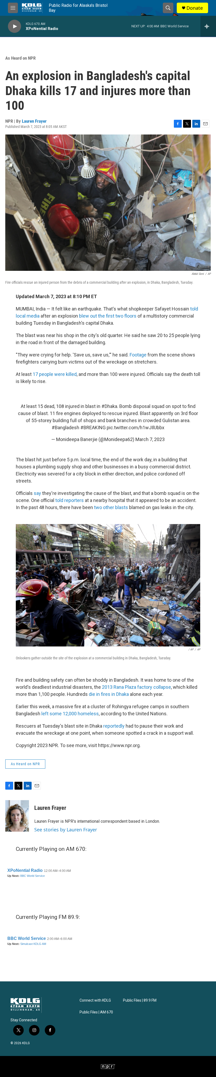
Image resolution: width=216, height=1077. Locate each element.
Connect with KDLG (95, 1000)
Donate (194, 8)
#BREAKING (93, 427)
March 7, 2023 (150, 439)
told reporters (69, 500)
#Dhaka (109, 406)
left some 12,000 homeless (70, 713)
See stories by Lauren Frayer (65, 829)
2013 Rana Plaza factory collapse (136, 687)
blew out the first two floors (107, 316)
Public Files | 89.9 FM (139, 1000)
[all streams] (208, 26)
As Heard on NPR (20, 58)
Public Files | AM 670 (96, 1012)
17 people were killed (55, 374)
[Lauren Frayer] (17, 816)
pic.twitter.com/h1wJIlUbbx (135, 427)
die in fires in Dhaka (109, 694)
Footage (138, 355)
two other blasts (111, 507)
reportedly (114, 726)
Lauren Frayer (34, 121)
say (37, 493)
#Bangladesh (65, 427)
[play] (14, 26)
